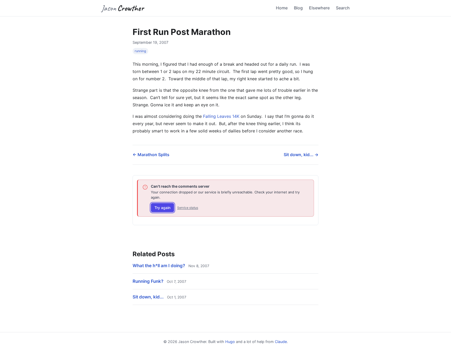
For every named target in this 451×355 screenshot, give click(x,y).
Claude (281, 341)
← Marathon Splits (151, 154)
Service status (187, 208)
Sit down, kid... (148, 296)
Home (282, 7)
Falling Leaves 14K (221, 116)
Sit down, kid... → (301, 154)
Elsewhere (319, 7)
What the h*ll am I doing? (159, 265)
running (140, 51)
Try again (162, 207)
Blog (298, 7)
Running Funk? (148, 281)
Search (343, 7)
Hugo (230, 341)
